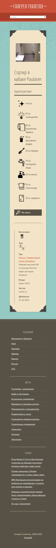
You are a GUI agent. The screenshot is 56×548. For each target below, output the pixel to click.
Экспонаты (16, 439)
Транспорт (16, 429)
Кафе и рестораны (20, 394)
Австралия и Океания (21, 338)
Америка (15, 348)
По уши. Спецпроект (21, 504)
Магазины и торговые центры (25, 404)
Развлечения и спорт (21, 414)
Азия (13, 343)
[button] (39, 52)
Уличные (15, 434)
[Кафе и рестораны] (22, 238)
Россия (22, 257)
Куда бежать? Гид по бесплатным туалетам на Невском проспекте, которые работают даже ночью (27, 462)
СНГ (13, 369)
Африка (15, 354)
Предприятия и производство (25, 409)
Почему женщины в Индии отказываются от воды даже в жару (27, 473)
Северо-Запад (33, 257)
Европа (14, 359)
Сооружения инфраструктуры (25, 419)
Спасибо (28, 537)
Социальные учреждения (23, 424)
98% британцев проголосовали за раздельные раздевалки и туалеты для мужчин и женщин (27, 483)
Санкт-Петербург (26, 261)
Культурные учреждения (22, 399)
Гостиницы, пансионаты (22, 389)
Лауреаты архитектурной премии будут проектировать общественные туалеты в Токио (28, 495)
